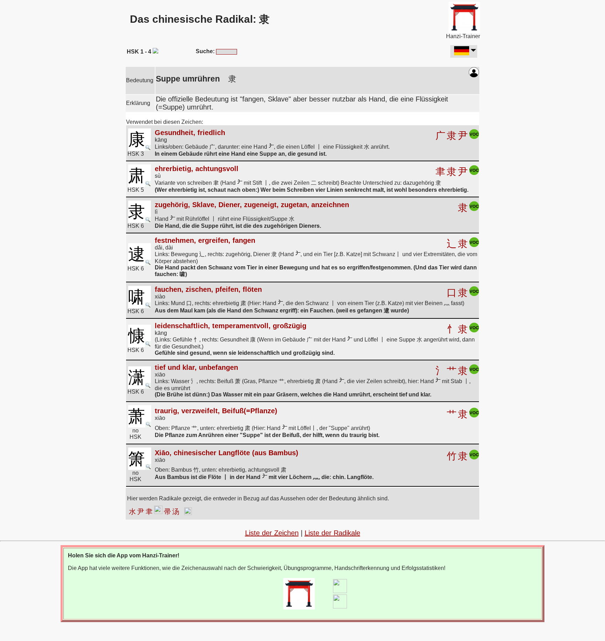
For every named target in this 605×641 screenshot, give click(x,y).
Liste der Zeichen (272, 533)
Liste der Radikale (332, 533)
